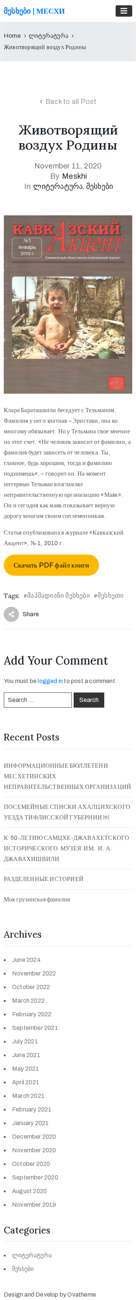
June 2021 (26, 1055)
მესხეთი (110, 595)
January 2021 (30, 1123)
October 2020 (31, 1164)
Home (12, 35)
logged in (50, 681)
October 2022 (31, 987)
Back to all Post (70, 101)
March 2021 (28, 1096)
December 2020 (34, 1136)
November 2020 (34, 1150)
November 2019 (34, 1204)
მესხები (99, 186)
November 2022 (34, 973)
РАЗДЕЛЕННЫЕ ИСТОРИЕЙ (43, 879)
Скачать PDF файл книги (51, 565)
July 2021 (25, 1041)
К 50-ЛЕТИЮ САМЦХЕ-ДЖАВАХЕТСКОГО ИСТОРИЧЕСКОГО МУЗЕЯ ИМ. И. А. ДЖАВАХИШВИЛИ (67, 848)
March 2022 (28, 1000)
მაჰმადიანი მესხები (58, 595)
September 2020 (35, 1177)
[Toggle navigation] (124, 11)
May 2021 (25, 1068)
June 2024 (26, 960)
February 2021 (32, 1109)
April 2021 (25, 1082)
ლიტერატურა (48, 35)
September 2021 (35, 1028)
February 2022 (32, 1014)
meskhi (74, 176)
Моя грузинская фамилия (37, 899)
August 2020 (29, 1191)
